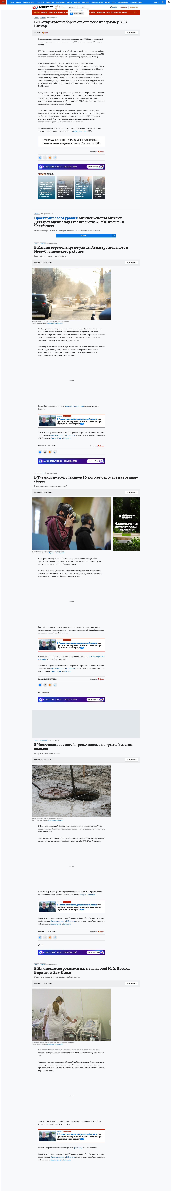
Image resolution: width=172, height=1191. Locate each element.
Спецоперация (28, 2)
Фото (12, 2)
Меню (3, 2)
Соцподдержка (97, 2)
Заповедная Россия (103, 12)
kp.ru (46, 33)
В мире (69, 2)
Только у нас (53, 12)
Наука (107, 2)
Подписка (134, 7)
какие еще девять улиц (74, 406)
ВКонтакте (70, 435)
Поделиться (133, 32)
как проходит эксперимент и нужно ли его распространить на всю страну (79, 421)
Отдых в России (90, 12)
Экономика (60, 2)
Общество (50, 2)
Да (71, 13)
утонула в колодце (87, 894)
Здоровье (85, 2)
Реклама (123, 7)
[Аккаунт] (169, 2)
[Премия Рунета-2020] (59, 7)
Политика (40, 2)
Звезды (77, 2)
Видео (18, 2)
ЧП (42, 945)
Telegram (67, 438)
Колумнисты (123, 2)
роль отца (78, 1147)
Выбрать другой (78, 13)
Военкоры (61, 12)
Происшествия (136, 2)
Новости (44, 12)
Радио (114, 7)
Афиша (124, 12)
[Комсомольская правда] (42, 7)
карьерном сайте (80, 131)
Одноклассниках (57, 435)
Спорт (114, 2)
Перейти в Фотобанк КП (55, 323)
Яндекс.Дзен (56, 438)
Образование (45, 692)
